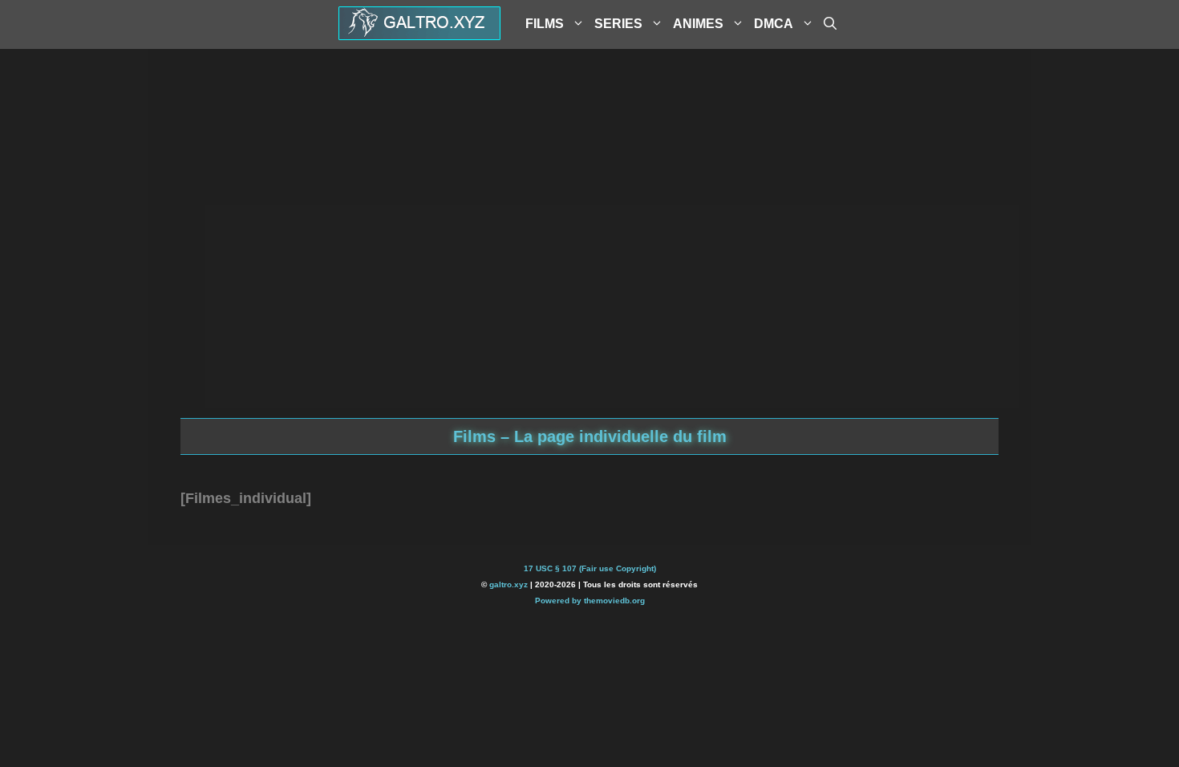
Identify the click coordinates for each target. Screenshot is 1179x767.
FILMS (544, 23)
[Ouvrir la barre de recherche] (830, 24)
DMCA (773, 23)
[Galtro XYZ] (419, 34)
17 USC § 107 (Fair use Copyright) (590, 568)
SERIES (618, 23)
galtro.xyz (508, 584)
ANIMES (698, 23)
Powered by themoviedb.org (590, 600)
